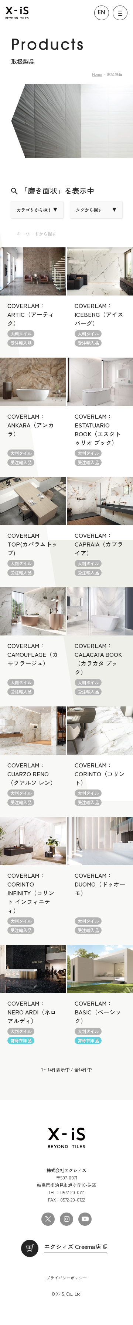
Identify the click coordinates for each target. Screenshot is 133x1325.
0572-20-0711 (72, 1192)
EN (101, 13)
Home (97, 74)
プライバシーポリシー (66, 1278)
